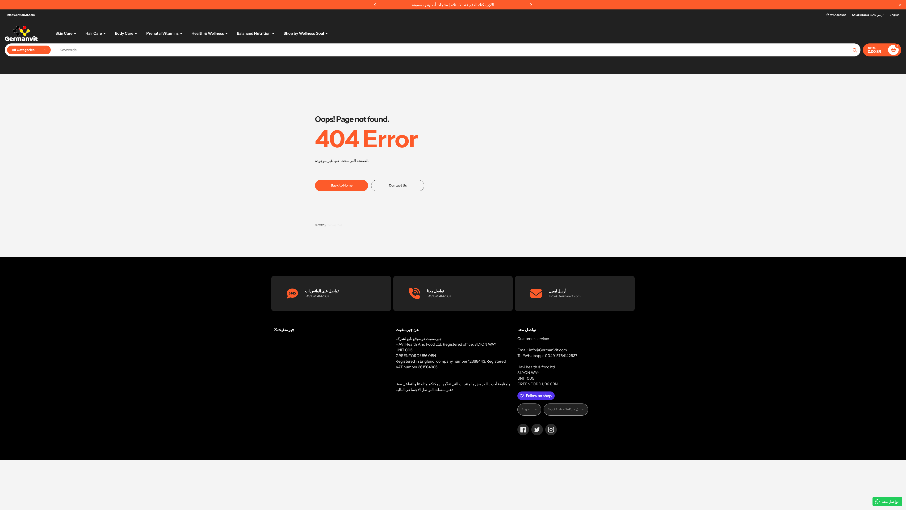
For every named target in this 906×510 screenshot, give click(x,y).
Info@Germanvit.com (21, 15)
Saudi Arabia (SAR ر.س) (868, 15)
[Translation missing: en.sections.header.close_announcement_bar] (900, 4)
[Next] (530, 4)
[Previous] (375, 4)
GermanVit (334, 225)
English (894, 15)
